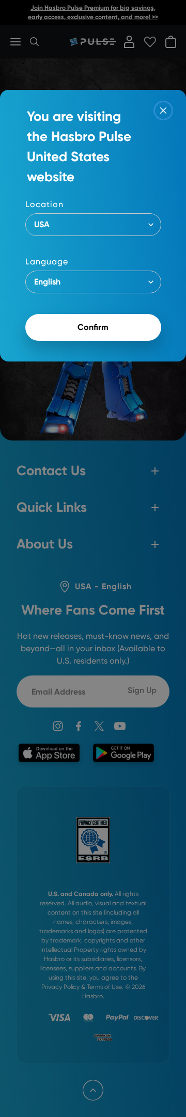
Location (44, 204)
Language (46, 261)
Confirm (93, 327)
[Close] (163, 110)
